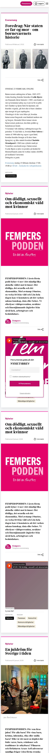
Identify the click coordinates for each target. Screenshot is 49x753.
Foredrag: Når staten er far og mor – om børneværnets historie (24, 31)
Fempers (16, 321)
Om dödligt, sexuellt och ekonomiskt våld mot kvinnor (24, 203)
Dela (39, 80)
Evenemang (11, 20)
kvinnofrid (32, 618)
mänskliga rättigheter (26, 401)
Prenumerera (26, 3)
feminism (21, 618)
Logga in (41, 3)
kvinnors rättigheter (26, 622)
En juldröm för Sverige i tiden (18, 651)
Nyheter (9, 193)
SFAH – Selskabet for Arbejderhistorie (26, 165)
